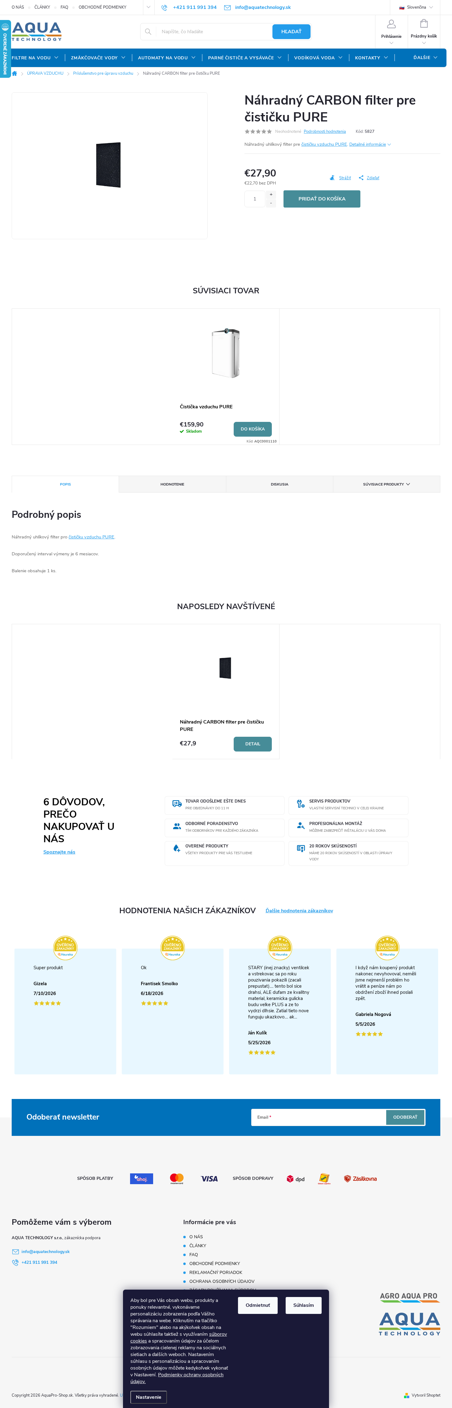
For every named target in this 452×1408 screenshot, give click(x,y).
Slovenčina (416, 7)
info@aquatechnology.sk (46, 1252)
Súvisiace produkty (383, 484)
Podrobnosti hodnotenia (325, 131)
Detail (252, 744)
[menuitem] (35, 58)
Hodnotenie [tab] (172, 484)
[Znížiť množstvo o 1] (271, 203)
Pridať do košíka (322, 199)
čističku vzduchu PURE (324, 144)
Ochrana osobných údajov (222, 1281)
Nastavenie (148, 1397)
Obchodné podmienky (102, 7)
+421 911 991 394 (39, 1262)
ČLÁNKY (42, 7)
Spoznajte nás (59, 852)
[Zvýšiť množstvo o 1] (271, 195)
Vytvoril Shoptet (426, 1395)
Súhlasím (303, 1305)
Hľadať (291, 31)
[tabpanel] (226, 377)
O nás (18, 7)
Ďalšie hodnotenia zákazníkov (299, 911)
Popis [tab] (65, 484)
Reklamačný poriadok (215, 1272)
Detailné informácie (367, 144)
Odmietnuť (258, 1305)
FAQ (64, 7)
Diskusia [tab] (279, 484)
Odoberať (405, 1117)
